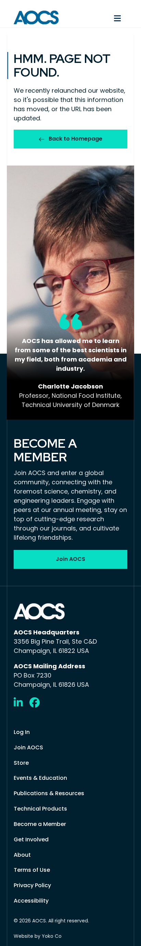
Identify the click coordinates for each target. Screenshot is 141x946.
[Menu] (102, 17)
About (22, 855)
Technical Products (40, 809)
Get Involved (31, 839)
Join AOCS (28, 747)
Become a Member (40, 824)
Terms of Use (32, 870)
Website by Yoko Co (38, 936)
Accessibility (31, 901)
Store (21, 763)
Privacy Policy (32, 885)
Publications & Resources (49, 793)
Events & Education (40, 778)
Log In (22, 732)
